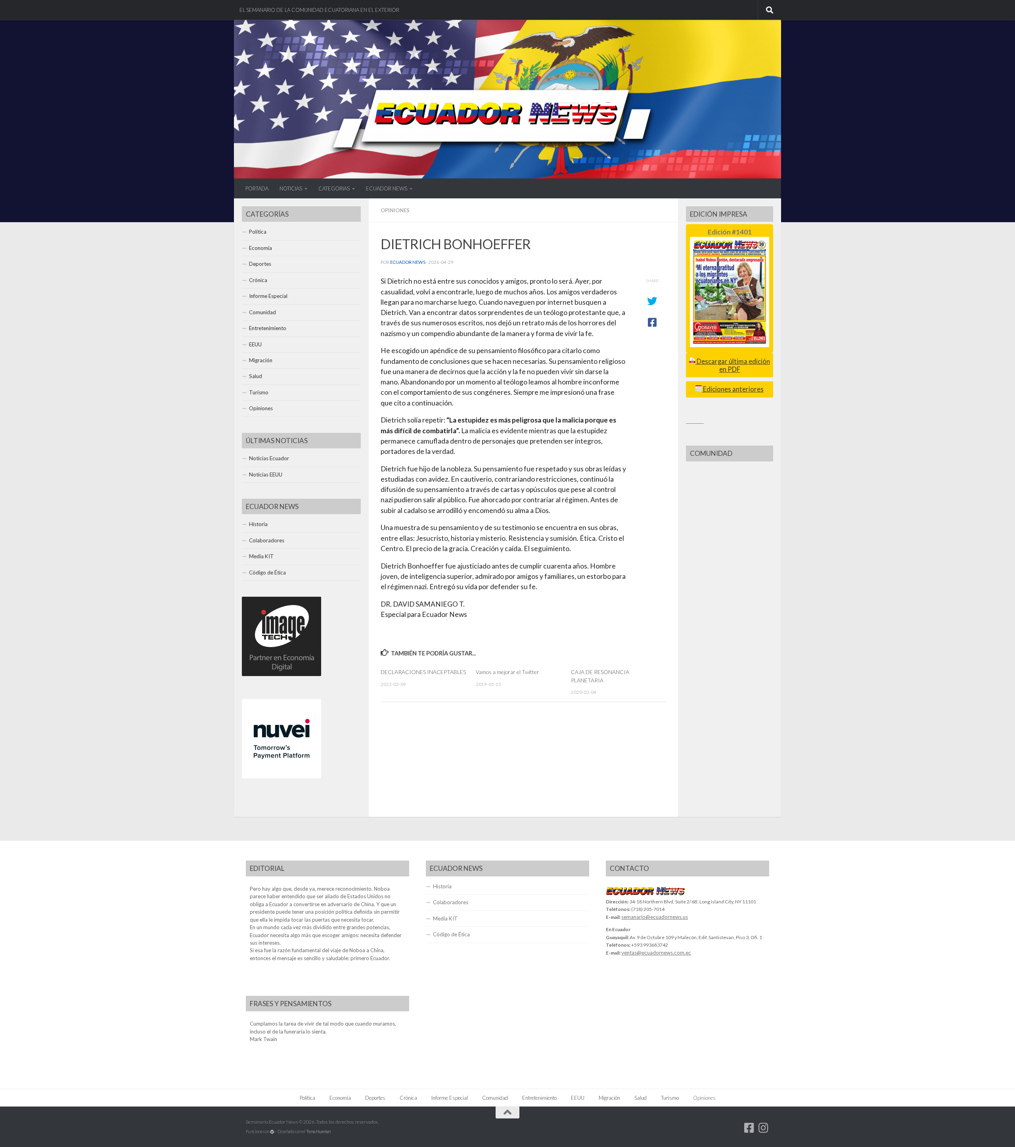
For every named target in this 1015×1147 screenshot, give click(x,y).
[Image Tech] (281, 674)
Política (257, 232)
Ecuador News (407, 262)
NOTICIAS (291, 188)
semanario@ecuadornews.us (654, 917)
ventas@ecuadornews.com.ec (656, 952)
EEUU (255, 344)
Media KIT (261, 556)
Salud (255, 376)
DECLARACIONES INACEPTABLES (423, 672)
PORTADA (256, 188)
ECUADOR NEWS (386, 188)
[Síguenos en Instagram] (763, 1128)
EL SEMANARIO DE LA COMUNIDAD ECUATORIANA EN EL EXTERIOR (319, 10)
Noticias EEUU (265, 474)
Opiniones (395, 210)
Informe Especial (268, 296)
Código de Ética (267, 572)
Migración (260, 360)
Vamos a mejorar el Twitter (507, 672)
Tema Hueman (318, 1131)
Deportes (260, 264)
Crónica (258, 280)
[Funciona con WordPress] (272, 1132)
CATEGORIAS (334, 188)
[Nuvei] (281, 776)
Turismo (258, 392)
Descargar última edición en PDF (732, 365)
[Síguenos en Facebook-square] (749, 1128)
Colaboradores (266, 540)
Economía (260, 248)
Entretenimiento (267, 328)
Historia (258, 524)
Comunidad (262, 312)
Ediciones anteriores (733, 389)
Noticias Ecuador (269, 458)
